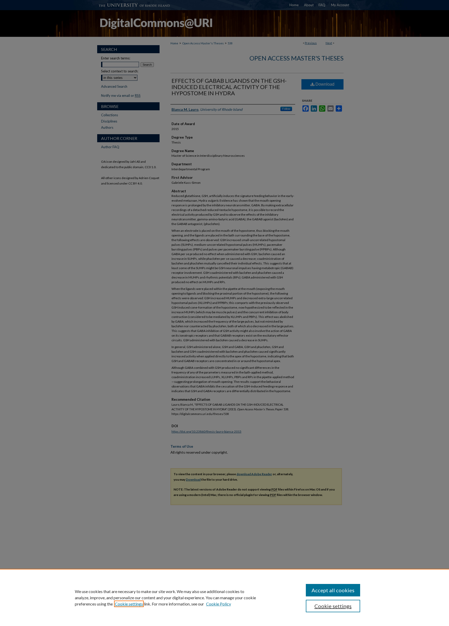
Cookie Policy (218, 603)
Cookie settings (129, 603)
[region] (224, 597)
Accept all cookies (333, 590)
